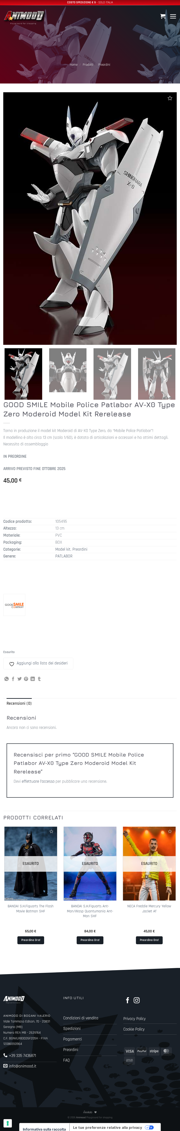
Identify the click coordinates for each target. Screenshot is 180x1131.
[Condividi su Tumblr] (39, 679)
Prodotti (88, 65)
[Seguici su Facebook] (128, 1000)
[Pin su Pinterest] (26, 679)
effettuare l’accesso (38, 781)
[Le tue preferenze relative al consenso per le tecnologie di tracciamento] (8, 1123)
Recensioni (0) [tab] (19, 703)
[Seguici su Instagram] (137, 1000)
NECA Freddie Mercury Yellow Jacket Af (149, 908)
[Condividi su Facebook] (13, 679)
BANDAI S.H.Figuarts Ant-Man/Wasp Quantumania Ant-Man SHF (90, 911)
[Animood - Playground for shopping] (25, 17)
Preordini (104, 65)
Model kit (62, 549)
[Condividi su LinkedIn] (33, 679)
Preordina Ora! (30, 940)
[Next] (170, 374)
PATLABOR (63, 556)
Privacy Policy (134, 1019)
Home (73, 65)
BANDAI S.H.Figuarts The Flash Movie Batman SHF (31, 908)
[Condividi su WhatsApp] (6, 679)
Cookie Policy (134, 1029)
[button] (163, 16)
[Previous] (3, 892)
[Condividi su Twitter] (19, 679)
